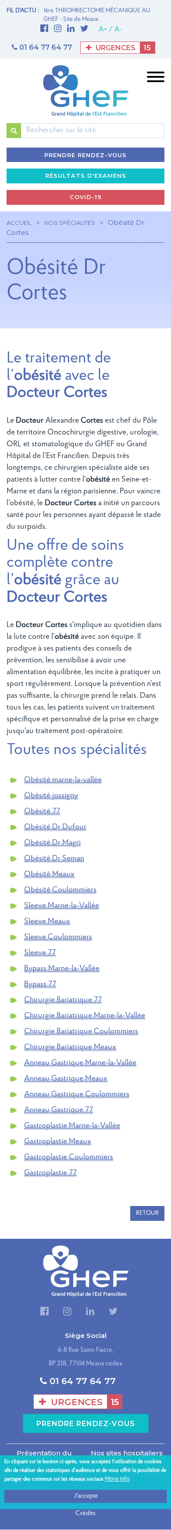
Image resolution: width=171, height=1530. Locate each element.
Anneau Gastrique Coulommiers (76, 1095)
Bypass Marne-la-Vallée (62, 969)
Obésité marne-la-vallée (63, 780)
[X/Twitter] (86, 29)
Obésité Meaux (49, 875)
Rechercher (14, 130)
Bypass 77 (40, 985)
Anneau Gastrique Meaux (65, 1079)
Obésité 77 (42, 812)
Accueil (19, 222)
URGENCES (122, 48)
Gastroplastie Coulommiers (68, 1157)
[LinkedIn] (73, 29)
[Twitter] (113, 1312)
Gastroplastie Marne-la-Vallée (72, 1126)
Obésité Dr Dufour (55, 827)
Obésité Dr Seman (54, 859)
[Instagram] (60, 29)
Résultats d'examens (85, 175)
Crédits (85, 1513)
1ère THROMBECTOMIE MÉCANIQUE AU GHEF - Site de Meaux (96, 15)
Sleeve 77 (40, 953)
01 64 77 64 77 (46, 47)
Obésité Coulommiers (60, 890)
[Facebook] (46, 29)
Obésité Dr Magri (52, 843)
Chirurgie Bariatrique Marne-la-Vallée (84, 1016)
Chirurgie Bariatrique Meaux (70, 1047)
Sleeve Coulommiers (58, 937)
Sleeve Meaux (47, 922)
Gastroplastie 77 (50, 1173)
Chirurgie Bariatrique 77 (63, 1000)
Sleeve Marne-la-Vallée (61, 906)
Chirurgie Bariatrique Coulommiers (81, 1032)
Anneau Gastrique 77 (58, 1110)
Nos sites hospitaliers (127, 1453)
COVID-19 (86, 196)
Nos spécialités (69, 222)
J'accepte (86, 1496)
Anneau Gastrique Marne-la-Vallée (80, 1063)
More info (117, 1479)
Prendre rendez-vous (85, 155)
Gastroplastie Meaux (57, 1142)
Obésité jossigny (51, 796)
